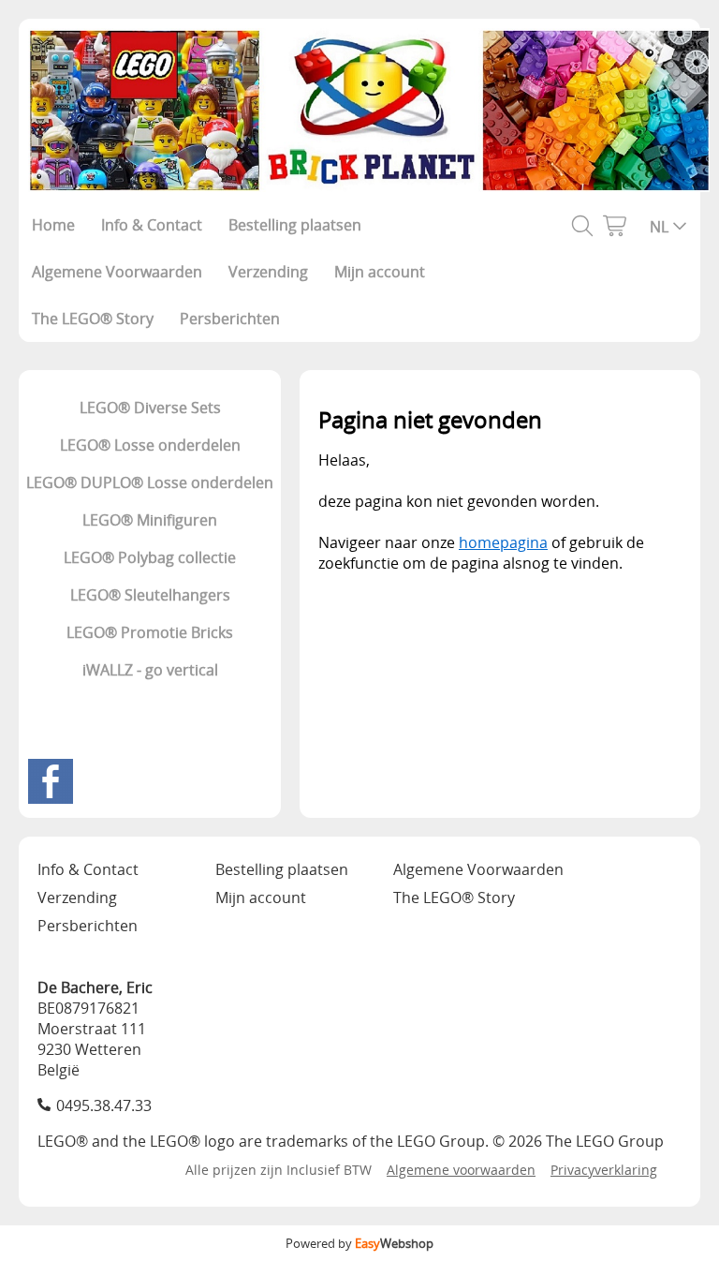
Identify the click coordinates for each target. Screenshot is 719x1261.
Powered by (359, 1243)
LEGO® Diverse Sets (150, 407)
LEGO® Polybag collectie (150, 557)
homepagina (503, 542)
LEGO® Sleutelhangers (150, 595)
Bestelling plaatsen (294, 225)
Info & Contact (151, 225)
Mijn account (379, 271)
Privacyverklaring (603, 1170)
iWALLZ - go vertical (150, 670)
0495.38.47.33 (104, 1105)
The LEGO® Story (93, 318)
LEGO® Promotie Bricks (149, 632)
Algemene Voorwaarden (117, 271)
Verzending (268, 271)
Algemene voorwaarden (461, 1170)
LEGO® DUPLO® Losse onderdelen (149, 482)
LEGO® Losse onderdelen (150, 445)
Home (53, 225)
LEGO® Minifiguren (149, 520)
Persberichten (230, 318)
